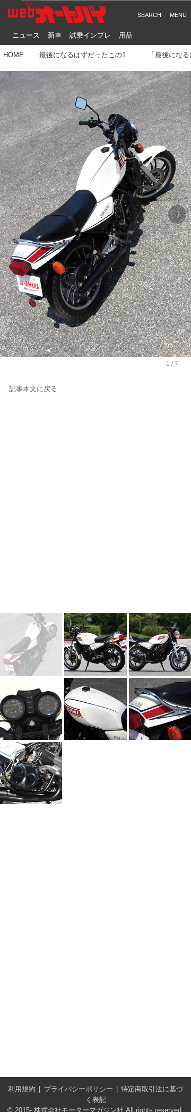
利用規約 (22, 1089)
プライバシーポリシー (78, 1089)
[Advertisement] (95, 504)
